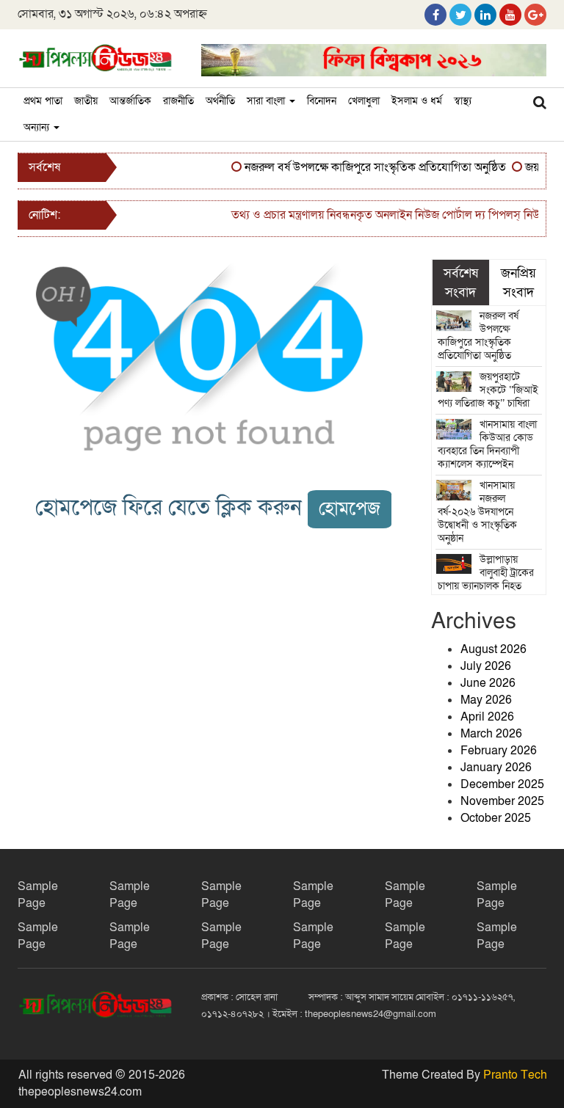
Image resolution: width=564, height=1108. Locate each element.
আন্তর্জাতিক (130, 101)
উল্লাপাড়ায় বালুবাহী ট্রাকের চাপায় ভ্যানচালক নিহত (486, 573)
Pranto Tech (515, 1075)
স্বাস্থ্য (462, 101)
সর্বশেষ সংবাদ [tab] (461, 282)
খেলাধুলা (364, 101)
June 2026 (488, 683)
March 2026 (491, 734)
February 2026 (498, 751)
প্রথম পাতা (43, 101)
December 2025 (502, 784)
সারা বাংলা (267, 101)
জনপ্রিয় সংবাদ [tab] (518, 282)
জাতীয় (86, 101)
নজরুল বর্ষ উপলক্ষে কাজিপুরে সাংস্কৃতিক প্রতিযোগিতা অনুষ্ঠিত (369, 167)
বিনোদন (321, 101)
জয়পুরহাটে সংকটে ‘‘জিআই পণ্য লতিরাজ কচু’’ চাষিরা (488, 390)
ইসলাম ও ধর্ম (416, 101)
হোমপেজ (349, 509)
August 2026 (493, 649)
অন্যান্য (38, 127)
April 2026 (487, 717)
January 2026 (496, 767)
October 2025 (495, 818)
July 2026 (485, 666)
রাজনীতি (178, 101)
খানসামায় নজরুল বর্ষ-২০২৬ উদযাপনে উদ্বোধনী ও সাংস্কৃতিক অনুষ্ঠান (477, 511)
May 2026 (486, 700)
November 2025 (502, 801)
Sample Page (38, 894)
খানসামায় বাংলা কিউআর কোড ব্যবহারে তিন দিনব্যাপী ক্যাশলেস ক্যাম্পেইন (488, 444)
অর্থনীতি (220, 101)
